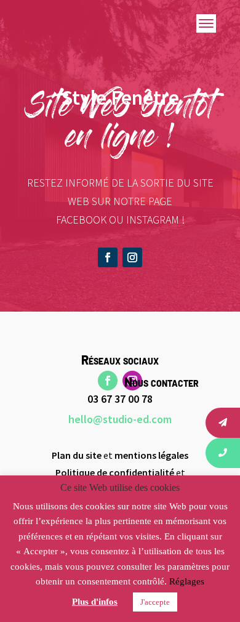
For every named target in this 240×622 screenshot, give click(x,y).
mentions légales (151, 455)
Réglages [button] (186, 581)
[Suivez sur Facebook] (108, 257)
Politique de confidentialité (114, 472)
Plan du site (77, 455)
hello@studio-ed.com (120, 419)
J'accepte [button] (155, 602)
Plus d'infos (95, 602)
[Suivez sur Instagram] (132, 257)
